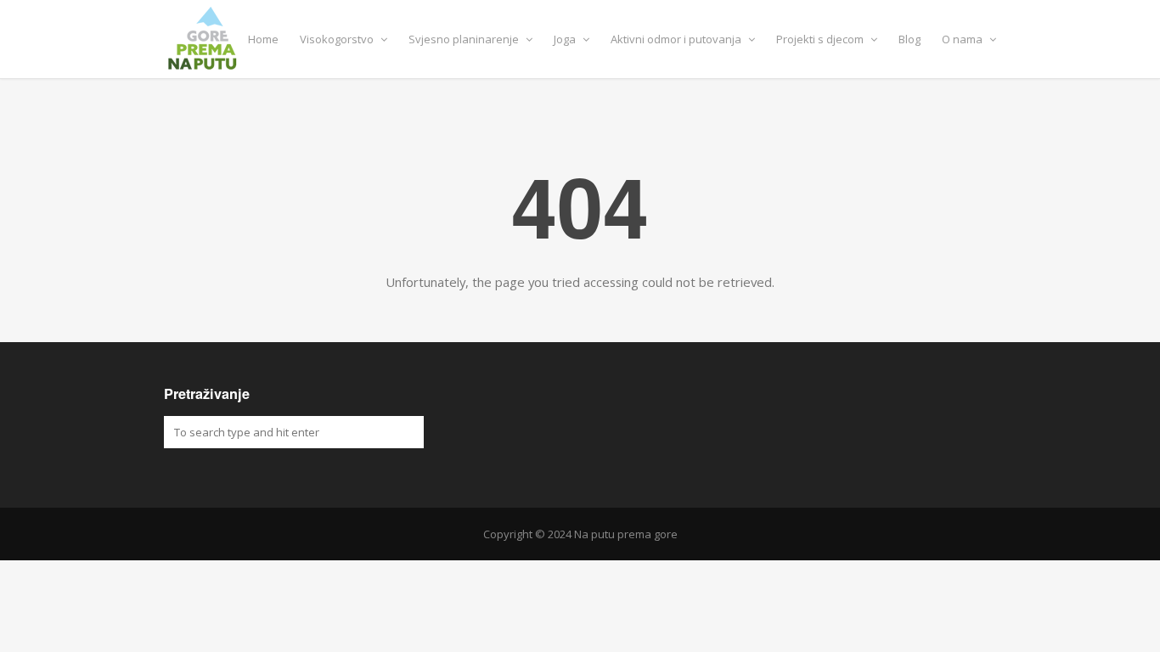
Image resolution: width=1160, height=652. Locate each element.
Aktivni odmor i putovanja (677, 39)
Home (263, 39)
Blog (909, 39)
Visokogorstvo (338, 39)
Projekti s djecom (821, 39)
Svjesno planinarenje (464, 39)
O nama (963, 39)
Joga (566, 39)
